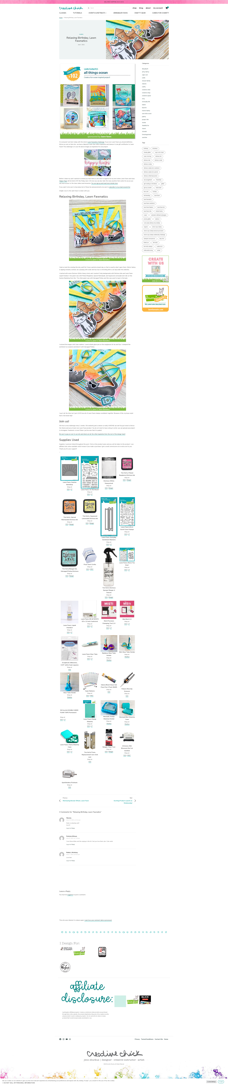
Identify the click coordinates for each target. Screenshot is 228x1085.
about (148, 8)
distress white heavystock (150, 176)
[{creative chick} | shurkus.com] (71, 8)
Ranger (111, 488)
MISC (91, 569)
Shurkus (109, 660)
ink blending (147, 195)
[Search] (88, 8)
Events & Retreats (97, 13)
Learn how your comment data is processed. (98, 920)
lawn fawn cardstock (149, 203)
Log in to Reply (70, 828)
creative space (146, 96)
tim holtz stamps (148, 246)
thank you (146, 242)
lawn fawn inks (147, 211)
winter (158, 250)
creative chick (146, 90)
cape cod (145, 75)
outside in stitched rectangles (158, 215)
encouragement (148, 180)
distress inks (147, 160)
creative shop (146, 93)
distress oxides (148, 164)
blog (141, 8)
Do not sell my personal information (19, 1083)
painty (144, 116)
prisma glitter (147, 219)
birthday (146, 148)
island (144, 105)
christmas (154, 148)
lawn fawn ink (160, 207)
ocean (145, 215)
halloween (158, 187)
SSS (68, 489)
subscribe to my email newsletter (119, 187)
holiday (155, 191)
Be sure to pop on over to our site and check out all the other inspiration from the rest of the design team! (92, 434)
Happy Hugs (63, 181)
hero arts (146, 191)
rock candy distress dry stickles (152, 223)
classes (144, 84)
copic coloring (147, 156)
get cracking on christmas (150, 184)
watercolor (160, 246)
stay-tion (161, 238)
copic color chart (159, 152)
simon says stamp (157, 227)
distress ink (158, 156)
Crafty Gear (140, 13)
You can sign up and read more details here (104, 183)
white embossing (148, 250)
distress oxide (158, 160)
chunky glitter (147, 152)
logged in (70, 895)
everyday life (146, 102)
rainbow (157, 219)
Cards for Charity (160, 13)
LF (71, 489)
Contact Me (159, 1039)
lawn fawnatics (148, 199)
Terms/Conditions (147, 1039)
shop (135, 8)
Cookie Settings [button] (211, 1082)
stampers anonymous (149, 238)
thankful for (145, 125)
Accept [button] (221, 1082)
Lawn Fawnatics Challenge (96, 142)
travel (144, 128)
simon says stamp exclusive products (153, 231)
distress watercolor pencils (151, 172)
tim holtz (155, 242)
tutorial (144, 131)
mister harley (146, 111)
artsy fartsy (145, 72)
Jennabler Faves (120, 13)
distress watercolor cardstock (151, 168)
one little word (146, 113)
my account (158, 8)
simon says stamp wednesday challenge (154, 235)
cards (81, 34)
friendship (158, 180)
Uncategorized (146, 134)
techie (144, 122)
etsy (143, 99)
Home (60, 17)
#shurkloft (145, 69)
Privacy (137, 1039)
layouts (144, 107)
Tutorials (77, 13)
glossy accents (148, 187)
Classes (62, 13)
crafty (144, 87)
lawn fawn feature (148, 207)
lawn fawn (157, 195)
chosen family (146, 81)
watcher (144, 137)
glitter (162, 184)
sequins (146, 227)
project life (145, 119)
